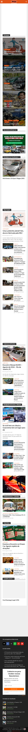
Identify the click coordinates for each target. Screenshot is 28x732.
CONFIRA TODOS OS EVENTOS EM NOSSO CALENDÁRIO (13, 494)
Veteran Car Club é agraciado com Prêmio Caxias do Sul (19, 572)
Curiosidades (7, 49)
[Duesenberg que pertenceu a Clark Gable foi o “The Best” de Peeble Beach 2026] (8, 259)
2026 (4, 513)
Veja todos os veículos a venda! (14, 578)
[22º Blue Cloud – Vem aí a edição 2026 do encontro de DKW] (8, 455)
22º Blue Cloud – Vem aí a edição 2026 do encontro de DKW (19, 457)
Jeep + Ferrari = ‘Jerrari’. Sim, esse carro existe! (18, 298)
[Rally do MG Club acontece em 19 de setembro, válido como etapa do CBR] (8, 465)
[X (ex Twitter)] (11, 643)
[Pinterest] (18, 643)
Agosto (6, 513)
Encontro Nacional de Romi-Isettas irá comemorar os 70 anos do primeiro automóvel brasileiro (19, 446)
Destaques (10, 120)
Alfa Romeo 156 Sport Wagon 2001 (14, 178)
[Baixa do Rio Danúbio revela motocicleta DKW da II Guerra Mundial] (8, 306)
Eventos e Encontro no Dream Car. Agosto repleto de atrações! (14, 546)
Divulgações (5, 423)
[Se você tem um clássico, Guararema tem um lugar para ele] (14, 414)
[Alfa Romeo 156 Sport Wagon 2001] (14, 168)
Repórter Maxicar (8, 101)
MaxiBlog (6, 65)
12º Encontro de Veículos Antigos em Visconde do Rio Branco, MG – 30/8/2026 (14, 665)
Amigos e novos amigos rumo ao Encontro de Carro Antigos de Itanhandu (19, 562)
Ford (6, 120)
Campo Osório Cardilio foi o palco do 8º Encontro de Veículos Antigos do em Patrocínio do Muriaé (19, 395)
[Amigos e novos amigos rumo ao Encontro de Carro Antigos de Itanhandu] (8, 560)
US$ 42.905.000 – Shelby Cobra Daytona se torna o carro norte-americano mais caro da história (12, 69)
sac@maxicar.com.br (16, 731)
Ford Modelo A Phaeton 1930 (11, 124)
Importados (16, 120)
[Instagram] (4, 643)
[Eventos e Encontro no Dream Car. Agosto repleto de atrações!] (14, 533)
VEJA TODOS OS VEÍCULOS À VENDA (14, 156)
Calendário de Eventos (13, 513)
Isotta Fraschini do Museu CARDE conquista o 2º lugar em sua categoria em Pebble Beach (19, 273)
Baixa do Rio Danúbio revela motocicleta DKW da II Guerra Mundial (19, 308)
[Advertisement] (14, 19)
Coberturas (7, 83)
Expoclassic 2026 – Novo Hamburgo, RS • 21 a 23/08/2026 (14, 515)
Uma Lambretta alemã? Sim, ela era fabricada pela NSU (13, 52)
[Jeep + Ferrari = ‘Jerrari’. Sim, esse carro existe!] (8, 297)
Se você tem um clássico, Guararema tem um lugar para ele (14, 427)
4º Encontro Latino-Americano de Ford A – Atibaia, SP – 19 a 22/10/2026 (14, 657)
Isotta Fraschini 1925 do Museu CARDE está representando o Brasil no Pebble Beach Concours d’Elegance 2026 (19, 286)
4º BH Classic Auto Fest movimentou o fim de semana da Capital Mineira (12, 86)
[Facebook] (7, 643)
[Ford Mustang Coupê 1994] (14, 589)
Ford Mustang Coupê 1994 (11, 600)
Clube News (5, 542)
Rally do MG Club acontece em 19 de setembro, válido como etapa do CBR (19, 467)
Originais (7, 122)
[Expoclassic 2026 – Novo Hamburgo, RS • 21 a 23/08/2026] (14, 505)
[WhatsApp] (14, 643)
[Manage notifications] (25, 729)
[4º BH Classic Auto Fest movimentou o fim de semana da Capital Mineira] (8, 381)
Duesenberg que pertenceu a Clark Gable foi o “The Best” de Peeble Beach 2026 (12, 104)
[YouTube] (22, 643)
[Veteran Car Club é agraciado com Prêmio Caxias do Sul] (8, 571)
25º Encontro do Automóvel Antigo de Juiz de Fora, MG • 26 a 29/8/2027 (13, 653)
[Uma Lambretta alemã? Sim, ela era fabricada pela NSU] (14, 46)
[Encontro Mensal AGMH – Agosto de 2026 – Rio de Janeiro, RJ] (14, 354)
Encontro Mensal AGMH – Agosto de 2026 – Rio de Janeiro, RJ (12, 367)
